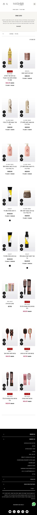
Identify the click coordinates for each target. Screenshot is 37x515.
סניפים (33, 446)
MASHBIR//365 (16, 505)
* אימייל (32, 488)
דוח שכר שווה (32, 454)
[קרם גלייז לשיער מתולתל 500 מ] (10, 150)
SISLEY (10, 209)
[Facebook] (27, 511)
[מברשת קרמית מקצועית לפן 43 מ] (27, 287)
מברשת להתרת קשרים (27, 398)
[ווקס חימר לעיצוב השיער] (27, 56)
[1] (10, 220)
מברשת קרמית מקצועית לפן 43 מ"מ (27, 307)
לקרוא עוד (18, 26)
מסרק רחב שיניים (10, 304)
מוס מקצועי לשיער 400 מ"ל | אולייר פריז (27, 123)
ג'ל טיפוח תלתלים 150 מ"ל (10, 211)
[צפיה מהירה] (21, 62)
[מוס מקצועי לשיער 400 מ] (27, 106)
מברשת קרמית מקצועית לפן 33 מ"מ (10, 399)
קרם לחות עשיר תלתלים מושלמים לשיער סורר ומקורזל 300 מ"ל (10, 78)
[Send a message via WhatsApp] (34, 504)
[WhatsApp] (14, 511)
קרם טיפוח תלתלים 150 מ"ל (9, 256)
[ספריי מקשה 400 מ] (10, 106)
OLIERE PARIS (27, 120)
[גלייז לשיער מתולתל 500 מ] (27, 150)
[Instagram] (22, 511)
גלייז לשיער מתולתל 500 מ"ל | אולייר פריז (27, 168)
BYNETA (27, 71)
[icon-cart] (4, 4)
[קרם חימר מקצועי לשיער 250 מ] (27, 194)
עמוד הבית (22, 9)
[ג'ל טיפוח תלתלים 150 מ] (10, 194)
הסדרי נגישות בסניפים (30, 449)
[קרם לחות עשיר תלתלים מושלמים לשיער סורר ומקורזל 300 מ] (10, 56)
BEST (27, 351)
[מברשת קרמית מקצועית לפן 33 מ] (10, 379)
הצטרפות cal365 (31, 465)
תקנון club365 (32, 463)
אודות (34, 451)
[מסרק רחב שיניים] (10, 287)
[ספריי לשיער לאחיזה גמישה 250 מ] (27, 239)
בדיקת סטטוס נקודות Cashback (28, 468)
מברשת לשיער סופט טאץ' (10, 353)
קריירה (33, 474)
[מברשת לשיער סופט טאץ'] (10, 334)
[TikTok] (18, 511)
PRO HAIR (27, 304)
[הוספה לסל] (21, 66)
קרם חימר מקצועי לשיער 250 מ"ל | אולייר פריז (27, 212)
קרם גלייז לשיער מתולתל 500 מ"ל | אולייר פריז (10, 168)
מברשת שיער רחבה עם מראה (27, 353)
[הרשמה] (4, 489)
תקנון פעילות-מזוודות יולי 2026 (28, 457)
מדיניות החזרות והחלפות (29, 443)
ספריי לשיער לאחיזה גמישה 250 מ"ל (27, 257)
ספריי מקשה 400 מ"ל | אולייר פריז (10, 123)
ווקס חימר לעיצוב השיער (27, 73)
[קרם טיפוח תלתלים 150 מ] (10, 239)
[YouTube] (10, 511)
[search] (7, 4)
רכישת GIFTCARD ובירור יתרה (28, 471)
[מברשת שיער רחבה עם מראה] (27, 334)
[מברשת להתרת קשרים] (27, 379)
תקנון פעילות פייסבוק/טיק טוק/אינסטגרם (26, 460)
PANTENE (9, 74)
